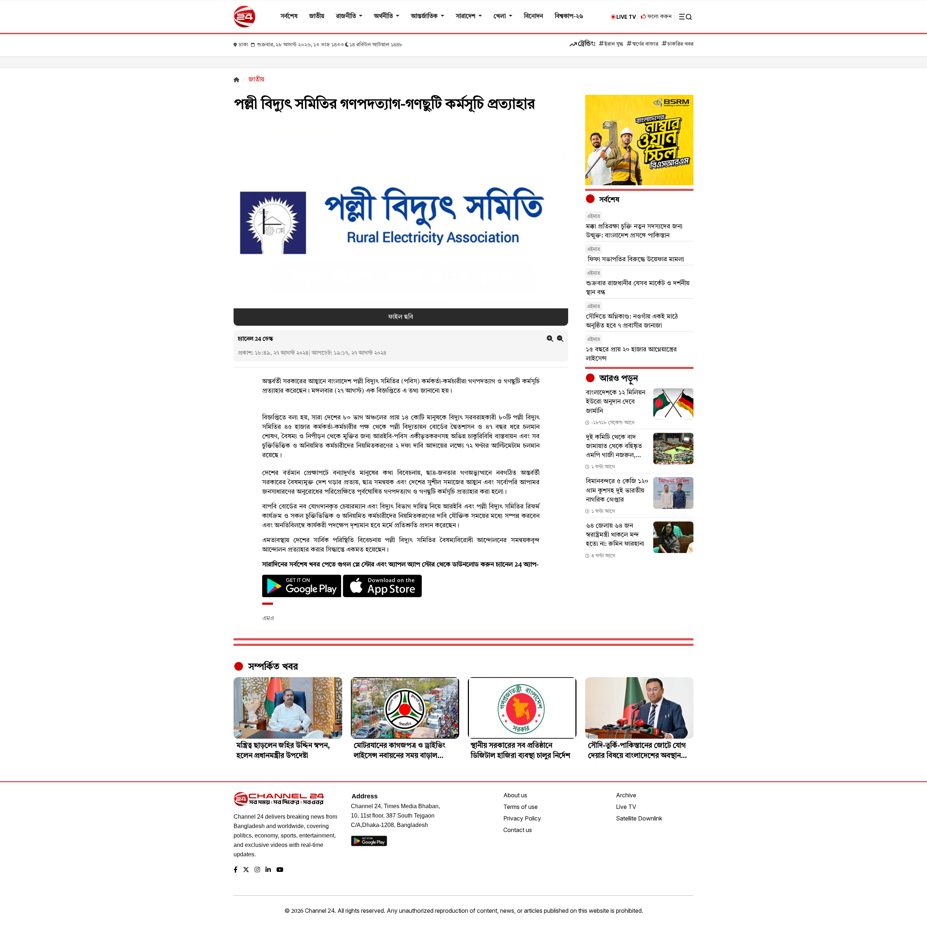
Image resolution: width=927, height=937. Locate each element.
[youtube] (279, 870)
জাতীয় (316, 16)
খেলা (500, 16)
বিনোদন (533, 16)
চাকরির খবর (680, 44)
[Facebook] (236, 870)
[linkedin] (268, 870)
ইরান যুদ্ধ (613, 44)
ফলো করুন (659, 17)
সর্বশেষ (289, 16)
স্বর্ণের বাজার (645, 44)
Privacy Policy (522, 818)
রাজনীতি (346, 16)
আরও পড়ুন (617, 379)
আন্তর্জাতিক (425, 16)
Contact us (517, 829)
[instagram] (257, 870)
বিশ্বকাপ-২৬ (569, 16)
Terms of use (520, 806)
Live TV (626, 806)
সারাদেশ (466, 16)
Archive (626, 795)
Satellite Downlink (639, 818)
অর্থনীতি (384, 16)
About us (515, 795)
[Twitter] (246, 870)
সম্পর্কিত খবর (272, 667)
